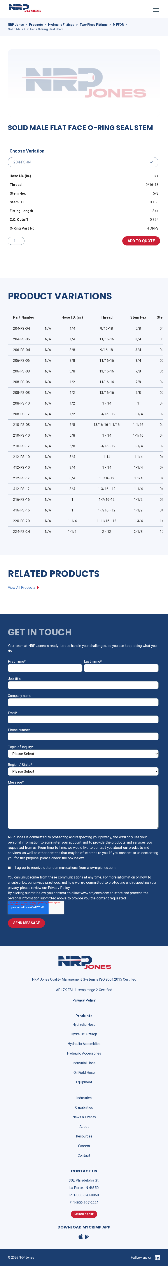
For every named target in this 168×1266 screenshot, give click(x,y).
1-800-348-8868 (86, 1195)
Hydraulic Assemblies (84, 1044)
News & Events (84, 1117)
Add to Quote (141, 240)
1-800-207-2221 (86, 1203)
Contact (84, 1155)
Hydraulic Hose (84, 1024)
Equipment (84, 1082)
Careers (84, 1146)
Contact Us (84, 1171)
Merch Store (84, 1214)
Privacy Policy (84, 1000)
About (84, 1127)
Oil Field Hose (84, 1072)
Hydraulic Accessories (84, 1053)
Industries (84, 1098)
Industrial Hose (84, 1063)
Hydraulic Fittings (84, 1034)
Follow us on (141, 1257)
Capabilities (84, 1107)
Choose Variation (27, 151)
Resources (84, 1136)
